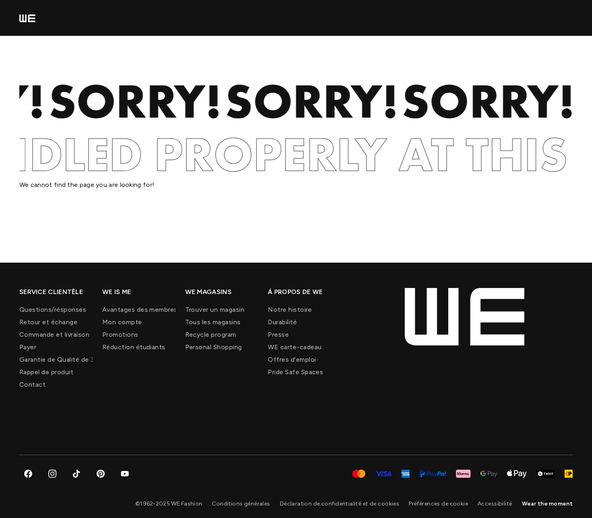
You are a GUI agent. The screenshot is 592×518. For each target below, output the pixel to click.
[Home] (27, 18)
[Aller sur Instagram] (52, 474)
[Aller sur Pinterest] (101, 474)
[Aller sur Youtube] (125, 474)
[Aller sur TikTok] (76, 474)
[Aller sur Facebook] (28, 474)
